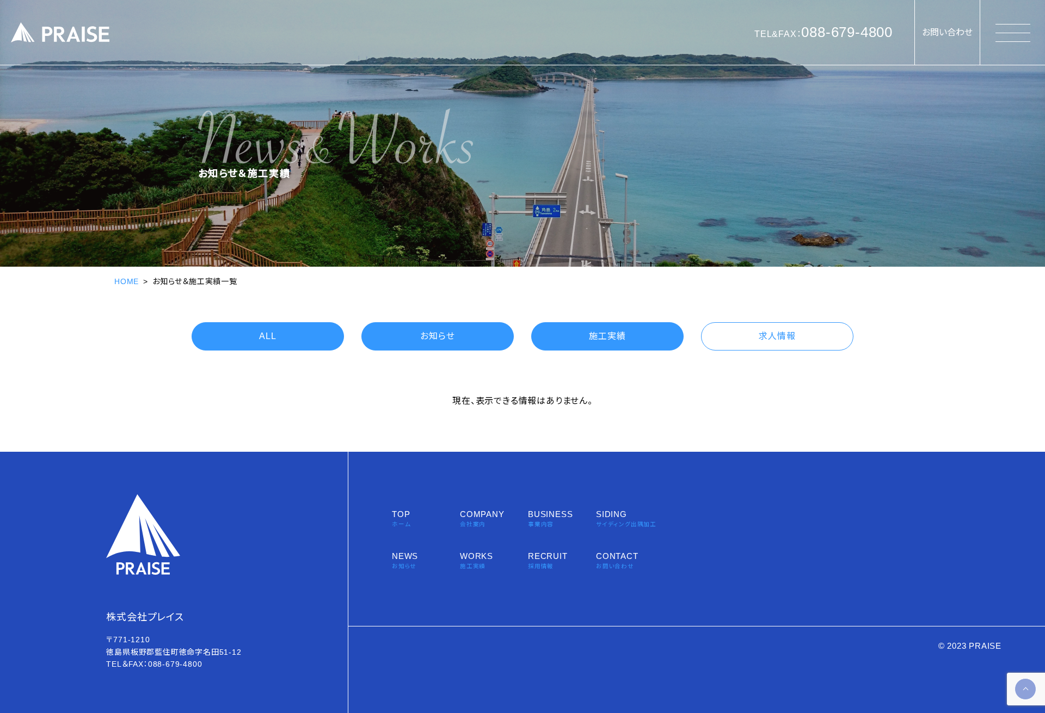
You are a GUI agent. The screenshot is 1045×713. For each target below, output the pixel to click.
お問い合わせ (947, 32)
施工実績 (607, 336)
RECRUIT (548, 560)
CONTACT (617, 560)
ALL (267, 336)
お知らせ (437, 336)
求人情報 (777, 336)
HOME (126, 281)
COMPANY (482, 518)
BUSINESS (550, 518)
